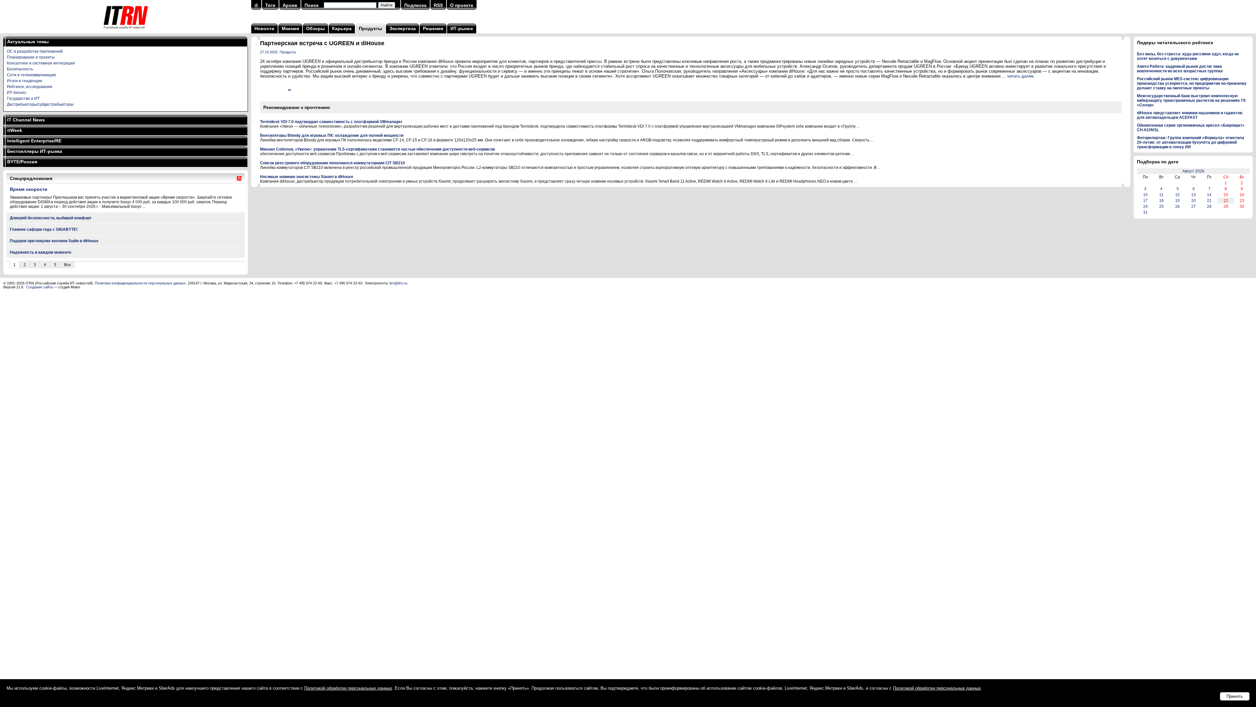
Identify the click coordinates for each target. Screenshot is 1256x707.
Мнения (290, 28)
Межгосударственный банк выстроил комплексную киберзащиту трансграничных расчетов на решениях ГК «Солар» (1191, 100)
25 (1161, 206)
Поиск (312, 5)
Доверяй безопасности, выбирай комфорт (51, 218)
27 (1193, 206)
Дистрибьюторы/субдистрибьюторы (40, 104)
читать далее (1020, 76)
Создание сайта (39, 287)
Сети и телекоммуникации (31, 75)
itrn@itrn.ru (398, 283)
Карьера (342, 28)
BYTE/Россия (22, 161)
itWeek (14, 130)
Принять (1235, 696)
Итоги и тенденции (24, 81)
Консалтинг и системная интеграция (41, 63)
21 (1209, 200)
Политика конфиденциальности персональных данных (140, 283)
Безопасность (20, 69)
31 (1145, 212)
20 (1193, 200)
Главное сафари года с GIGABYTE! (44, 229)
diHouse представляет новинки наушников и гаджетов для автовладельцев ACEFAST (1189, 115)
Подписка (415, 5)
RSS (438, 5)
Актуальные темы (28, 41)
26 (1177, 206)
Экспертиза (402, 28)
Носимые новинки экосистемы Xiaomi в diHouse (306, 176)
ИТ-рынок (461, 28)
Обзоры (315, 28)
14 (1209, 194)
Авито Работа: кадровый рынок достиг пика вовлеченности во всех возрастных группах (1180, 68)
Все (67, 265)
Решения (433, 28)
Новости (264, 28)
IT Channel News (26, 119)
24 (1145, 206)
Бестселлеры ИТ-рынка (34, 151)
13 (1193, 194)
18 (1161, 200)
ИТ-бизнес (16, 92)
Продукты (370, 28)
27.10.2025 (269, 52)
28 (1209, 206)
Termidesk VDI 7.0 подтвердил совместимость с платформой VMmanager (331, 121)
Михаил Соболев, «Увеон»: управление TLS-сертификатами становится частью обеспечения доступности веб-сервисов (377, 149)
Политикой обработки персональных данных (348, 688)
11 (1161, 194)
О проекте (461, 5)
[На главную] (125, 31)
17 (1145, 200)
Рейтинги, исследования (29, 86)
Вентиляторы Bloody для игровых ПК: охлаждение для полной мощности (331, 135)
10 (1145, 194)
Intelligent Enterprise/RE (34, 140)
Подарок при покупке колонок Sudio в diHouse (54, 241)
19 (1177, 200)
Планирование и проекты (31, 57)
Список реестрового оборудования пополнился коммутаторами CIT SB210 (332, 163)
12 (1177, 194)
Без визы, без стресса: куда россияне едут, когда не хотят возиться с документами (1188, 56)
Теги (270, 5)
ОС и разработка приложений (35, 51)
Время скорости (28, 189)
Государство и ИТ (23, 98)
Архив (290, 5)
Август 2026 (1193, 171)
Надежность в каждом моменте (40, 252)
